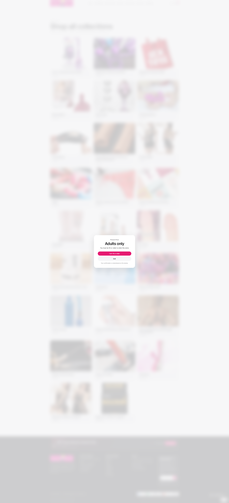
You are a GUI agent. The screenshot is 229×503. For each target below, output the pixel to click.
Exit (114, 259)
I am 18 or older (114, 253)
